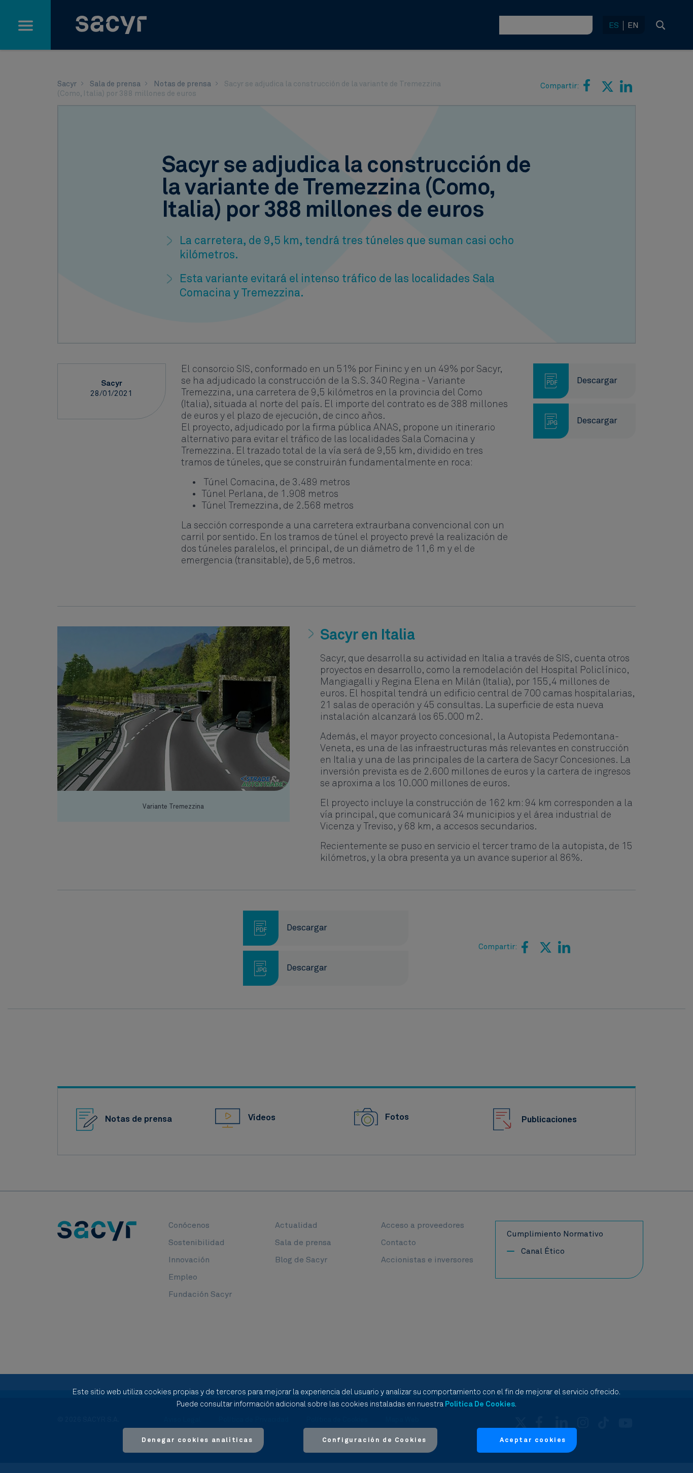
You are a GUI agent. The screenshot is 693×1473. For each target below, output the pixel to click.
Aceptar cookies (533, 1440)
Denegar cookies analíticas (197, 1440)
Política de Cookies (480, 1404)
